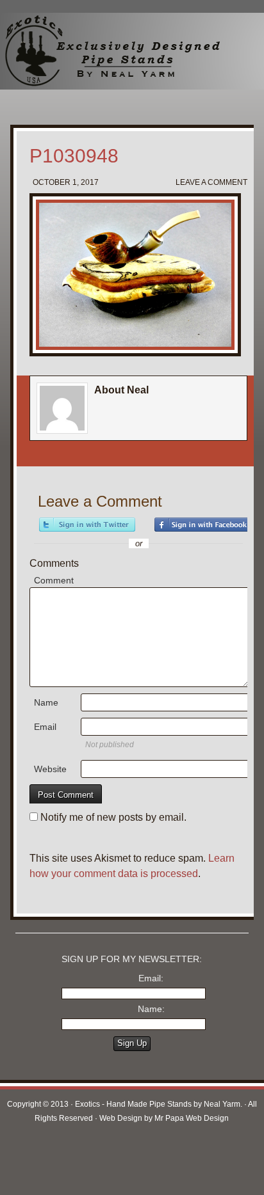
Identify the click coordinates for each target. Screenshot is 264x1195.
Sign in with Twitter (87, 525)
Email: (150, 978)
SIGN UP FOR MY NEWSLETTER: (132, 959)
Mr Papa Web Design (191, 1118)
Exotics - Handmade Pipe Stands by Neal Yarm (105, 51)
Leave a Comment (211, 182)
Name (46, 702)
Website (50, 769)
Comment (54, 580)
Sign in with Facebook (202, 525)
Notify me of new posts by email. (113, 817)
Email (45, 727)
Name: (151, 1009)
